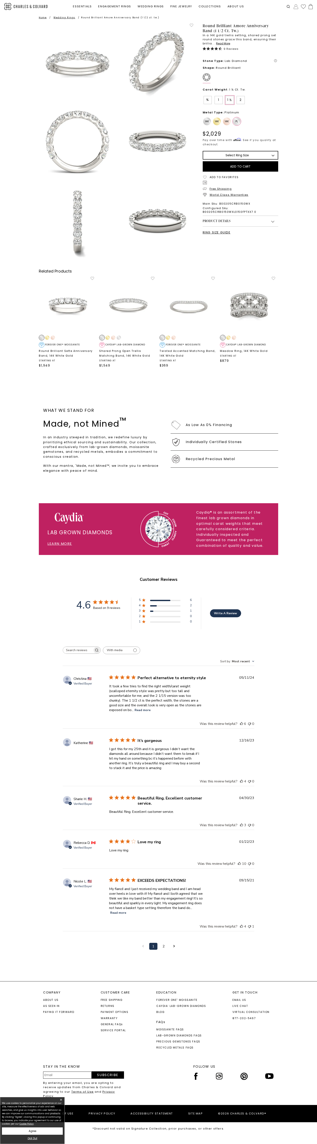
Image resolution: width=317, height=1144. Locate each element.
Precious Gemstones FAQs (178, 1041)
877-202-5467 (244, 1018)
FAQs (160, 1022)
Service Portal (113, 1030)
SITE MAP (195, 1113)
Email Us (239, 1000)
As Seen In (51, 1006)
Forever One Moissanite (177, 1000)
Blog (160, 1012)
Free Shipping (221, 189)
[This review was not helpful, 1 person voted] (249, 926)
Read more (143, 710)
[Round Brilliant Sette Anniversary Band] (68, 305)
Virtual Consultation (251, 1012)
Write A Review (225, 613)
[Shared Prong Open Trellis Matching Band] (128, 305)
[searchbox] (78, 650)
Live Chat (240, 1006)
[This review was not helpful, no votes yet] (249, 723)
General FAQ (112, 1024)
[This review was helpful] (241, 723)
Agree (32, 1131)
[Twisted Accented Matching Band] (189, 305)
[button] (288, 6)
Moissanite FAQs (170, 1029)
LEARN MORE (59, 543)
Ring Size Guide (217, 232)
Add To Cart (240, 166)
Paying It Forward (58, 1012)
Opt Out (32, 1138)
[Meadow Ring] (249, 305)
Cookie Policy (26, 1123)
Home (43, 17)
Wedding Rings (64, 17)
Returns (108, 1006)
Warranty (109, 1018)
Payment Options (115, 1012)
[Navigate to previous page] (143, 946)
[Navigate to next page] (174, 946)
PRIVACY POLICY (102, 1113)
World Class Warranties (229, 195)
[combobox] (237, 661)
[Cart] (310, 6)
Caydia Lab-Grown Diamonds (181, 1006)
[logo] (26, 6)
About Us (51, 1000)
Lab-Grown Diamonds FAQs (179, 1035)
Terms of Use (82, 1092)
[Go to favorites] (303, 6)
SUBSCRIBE (107, 1074)
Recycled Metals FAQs (175, 1047)
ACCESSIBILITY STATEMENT (151, 1113)
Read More (223, 43)
